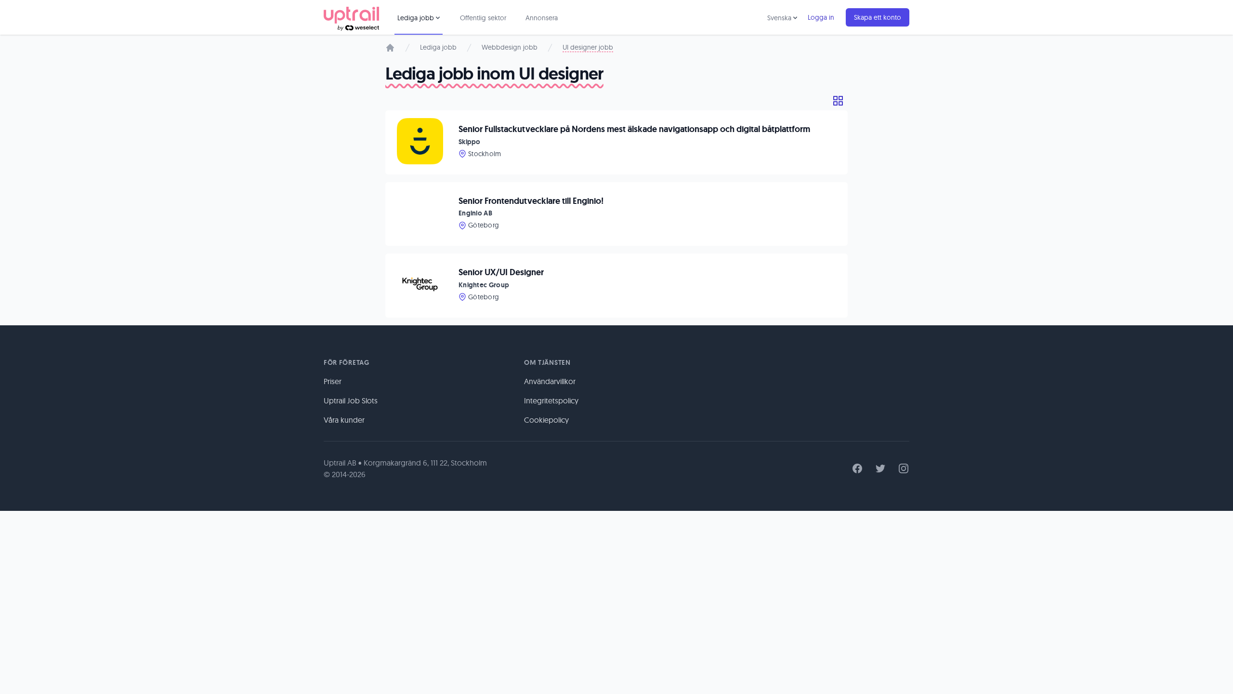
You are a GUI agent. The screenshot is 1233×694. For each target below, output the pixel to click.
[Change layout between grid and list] (838, 100)
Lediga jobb (438, 47)
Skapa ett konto (877, 17)
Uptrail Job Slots (351, 400)
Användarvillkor (550, 381)
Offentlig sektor (483, 17)
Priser (332, 381)
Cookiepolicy (546, 420)
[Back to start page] (351, 17)
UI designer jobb (588, 47)
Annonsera (541, 17)
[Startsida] (390, 48)
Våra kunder (344, 420)
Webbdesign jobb (510, 47)
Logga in (821, 17)
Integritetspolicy (551, 400)
